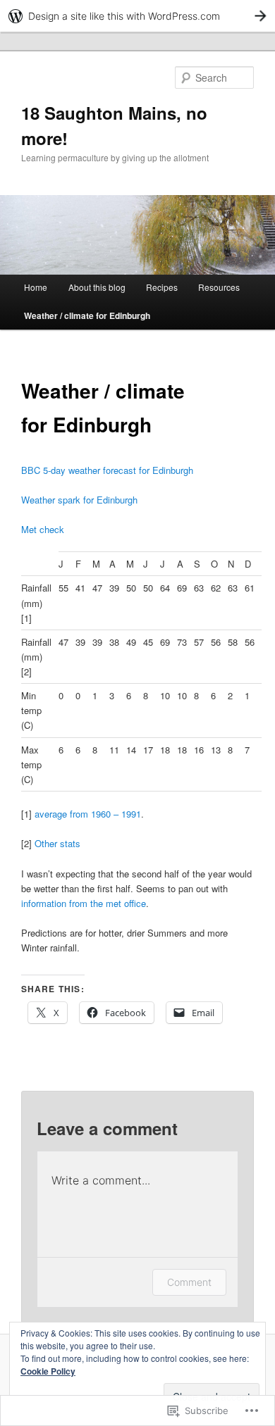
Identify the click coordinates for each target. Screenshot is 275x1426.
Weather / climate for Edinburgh (87, 315)
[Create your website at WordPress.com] (137, 16)
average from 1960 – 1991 (88, 813)
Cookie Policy (47, 1371)
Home (35, 287)
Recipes (162, 287)
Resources (219, 287)
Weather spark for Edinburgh (79, 499)
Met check (42, 529)
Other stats (57, 843)
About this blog (97, 287)
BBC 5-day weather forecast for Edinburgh (107, 470)
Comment (189, 1282)
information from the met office (83, 903)
